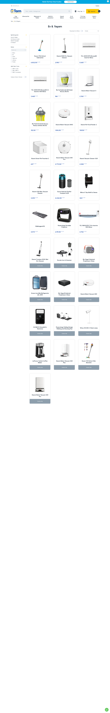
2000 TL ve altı (15, 68)
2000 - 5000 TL (15, 70)
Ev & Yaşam (72, 17)
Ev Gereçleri (13, 42)
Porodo (13, 61)
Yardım (97, 5)
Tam (12, 21)
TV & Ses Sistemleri (83, 17)
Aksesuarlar (25, 16)
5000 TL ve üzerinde (16, 72)
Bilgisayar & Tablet (37, 17)
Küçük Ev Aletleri (14, 37)
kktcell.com (16, 5)
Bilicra (13, 52)
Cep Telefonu (15, 17)
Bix (13, 54)
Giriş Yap (80, 11)
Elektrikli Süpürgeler (15, 40)
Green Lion (14, 58)
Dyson (13, 56)
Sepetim (94, 11)
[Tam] (16, 11)
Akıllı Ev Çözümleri (50, 17)
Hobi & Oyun (94, 17)
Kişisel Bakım (62, 17)
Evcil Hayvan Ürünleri (15, 39)
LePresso (14, 60)
